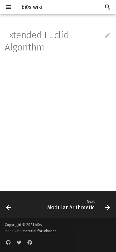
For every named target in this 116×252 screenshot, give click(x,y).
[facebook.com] (30, 242)
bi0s (38, 224)
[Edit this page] (107, 35)
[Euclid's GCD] (15, 204)
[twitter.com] (19, 242)
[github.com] (8, 242)
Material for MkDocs (40, 231)
